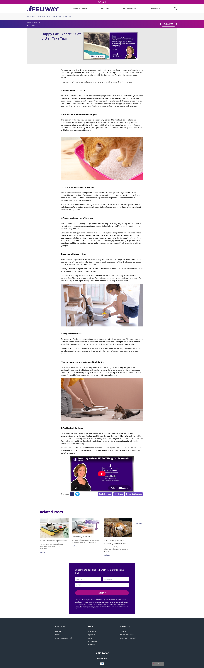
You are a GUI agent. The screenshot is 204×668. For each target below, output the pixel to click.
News (39, 16)
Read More (43, 552)
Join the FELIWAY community (128, 638)
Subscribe (168, 24)
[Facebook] (72, 494)
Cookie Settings (92, 641)
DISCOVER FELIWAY (130, 9)
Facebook (58, 631)
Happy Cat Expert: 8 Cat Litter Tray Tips (57, 16)
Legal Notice (91, 635)
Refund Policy (91, 645)
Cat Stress (118, 494)
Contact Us (123, 631)
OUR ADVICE (155, 9)
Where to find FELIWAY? (127, 635)
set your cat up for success (79, 450)
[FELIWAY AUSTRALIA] (102, 654)
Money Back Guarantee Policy (64, 638)
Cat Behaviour (105, 494)
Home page (31, 16)
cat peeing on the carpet (127, 106)
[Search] (175, 8)
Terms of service (92, 631)
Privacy (90, 638)
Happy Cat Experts (134, 494)
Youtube (57, 635)
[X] (77, 494)
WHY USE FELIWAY (80, 9)
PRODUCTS (105, 9)
